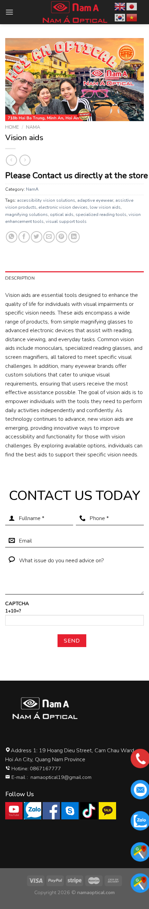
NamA (33, 127)
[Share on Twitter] (36, 237)
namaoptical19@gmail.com (60, 777)
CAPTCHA (17, 607)
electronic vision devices (63, 207)
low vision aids (105, 207)
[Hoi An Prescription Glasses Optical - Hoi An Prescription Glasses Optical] (74, 12)
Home (12, 127)
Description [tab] (20, 278)
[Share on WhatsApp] (11, 237)
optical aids (61, 214)
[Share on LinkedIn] (74, 237)
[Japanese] (132, 6)
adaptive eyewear (95, 200)
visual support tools (66, 221)
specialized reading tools (101, 214)
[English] (120, 6)
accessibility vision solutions (46, 200)
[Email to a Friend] (49, 237)
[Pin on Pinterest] (61, 237)
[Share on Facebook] (24, 237)
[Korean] (120, 17)
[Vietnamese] (132, 17)
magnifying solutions (26, 214)
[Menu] (9, 11)
